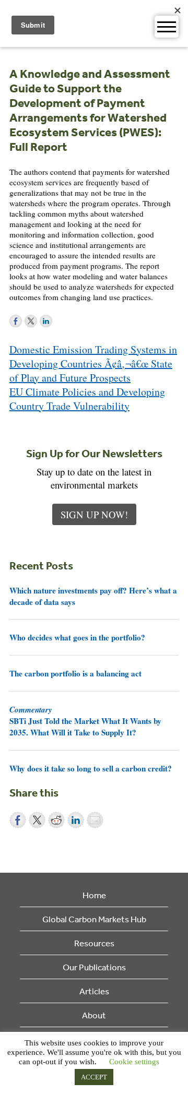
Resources (94, 942)
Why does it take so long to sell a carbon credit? (90, 768)
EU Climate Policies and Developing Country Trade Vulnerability (87, 399)
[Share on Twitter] (37, 820)
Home (94, 894)
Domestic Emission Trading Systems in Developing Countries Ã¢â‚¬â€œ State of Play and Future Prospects (93, 363)
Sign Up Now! (94, 514)
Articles (94, 990)
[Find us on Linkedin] (46, 321)
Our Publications (94, 966)
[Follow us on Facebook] (15, 321)
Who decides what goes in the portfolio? (77, 637)
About (94, 1014)
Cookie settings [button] (134, 1061)
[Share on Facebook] (17, 820)
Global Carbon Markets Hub (94, 918)
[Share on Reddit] (56, 820)
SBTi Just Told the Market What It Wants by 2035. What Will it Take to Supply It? (85, 721)
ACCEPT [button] (94, 1077)
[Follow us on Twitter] (31, 321)
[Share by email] (95, 820)
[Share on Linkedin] (75, 820)
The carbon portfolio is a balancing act (75, 673)
